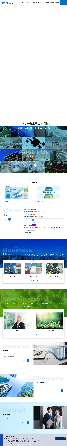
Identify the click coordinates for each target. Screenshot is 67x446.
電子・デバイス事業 (54, 276)
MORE (31, 165)
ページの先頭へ (65, 436)
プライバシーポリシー (10, 443)
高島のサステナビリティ (49, 330)
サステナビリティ (41, 2)
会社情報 (52, 2)
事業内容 (35, 2)
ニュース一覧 (29, 2)
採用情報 (57, 2)
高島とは (23, 2)
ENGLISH (63, 4)
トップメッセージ (18, 330)
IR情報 (47, 2)
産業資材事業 (33, 276)
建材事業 (12, 276)
